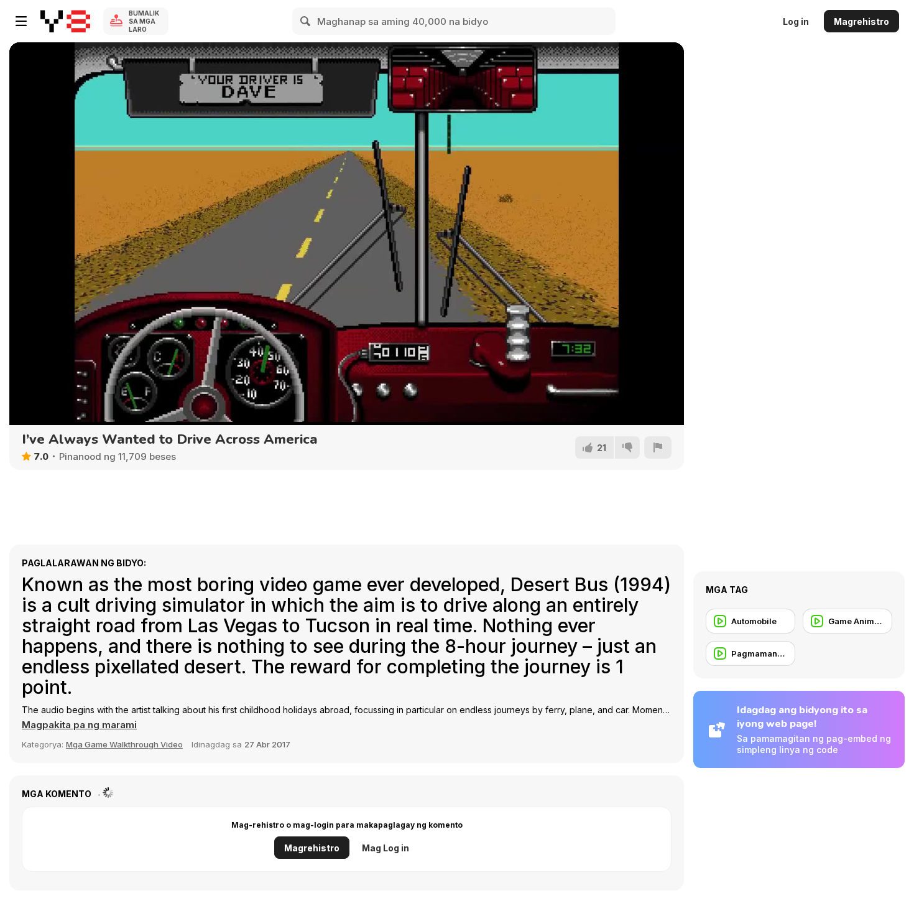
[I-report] (658, 447)
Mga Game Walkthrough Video (124, 744)
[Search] (306, 21)
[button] (79, 725)
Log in (796, 21)
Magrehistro (861, 21)
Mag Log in (385, 848)
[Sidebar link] (21, 21)
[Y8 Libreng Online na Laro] (65, 21)
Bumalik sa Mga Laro (144, 21)
